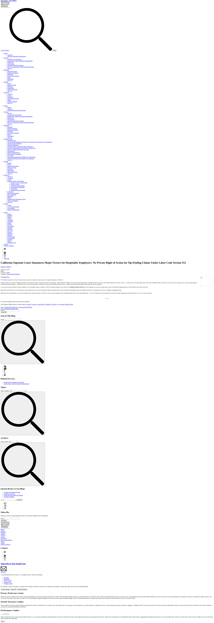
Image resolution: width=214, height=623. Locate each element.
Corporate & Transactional (14, 59)
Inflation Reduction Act (13, 152)
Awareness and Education (17, 185)
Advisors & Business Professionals (16, 56)
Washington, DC (11, 242)
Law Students (11, 208)
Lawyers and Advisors (13, 206)
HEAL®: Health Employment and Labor (18, 149)
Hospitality (10, 74)
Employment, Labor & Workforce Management (19, 61)
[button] (5, 504)
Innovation (10, 196)
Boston (9, 217)
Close (2, 621)
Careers (9, 95)
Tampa (9, 241)
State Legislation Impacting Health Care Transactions (21, 157)
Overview (10, 94)
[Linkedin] (5, 249)
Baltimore (10, 215)
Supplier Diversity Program (18, 190)
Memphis (9, 227)
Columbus (10, 221)
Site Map (6, 577)
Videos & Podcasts (12, 89)
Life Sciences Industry (13, 76)
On (3, 614)
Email (2, 310)
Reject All (13, 589)
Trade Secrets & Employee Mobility (13, 495)
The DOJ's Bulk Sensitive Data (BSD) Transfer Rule (21, 148)
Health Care (10, 62)
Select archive (4, 441)
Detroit (9, 223)
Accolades (10, 178)
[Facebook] (5, 253)
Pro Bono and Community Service (16, 199)
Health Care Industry (12, 73)
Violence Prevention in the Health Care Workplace (20, 158)
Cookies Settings (5, 589)
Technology (10, 79)
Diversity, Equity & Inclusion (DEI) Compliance (20, 146)
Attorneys (10, 55)
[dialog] (107, 588)
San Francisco (11, 236)
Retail (8, 77)
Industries (6, 70)
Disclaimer (7, 579)
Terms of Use (7, 582)
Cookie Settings (5, 50)
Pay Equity (10, 155)
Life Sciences (10, 64)
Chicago (9, 218)
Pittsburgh (10, 233)
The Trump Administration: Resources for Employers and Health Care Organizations (29, 142)
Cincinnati (10, 220)
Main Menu (12, 0)
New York (10, 230)
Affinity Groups (15, 184)
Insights (6, 82)
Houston (9, 224)
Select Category (5, 391)
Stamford (9, 239)
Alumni (6, 244)
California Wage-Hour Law (11, 307)
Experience (10, 97)
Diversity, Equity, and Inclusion (15, 181)
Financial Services (12, 71)
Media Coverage (11, 85)
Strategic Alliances (12, 101)
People (6, 53)
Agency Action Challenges (14, 143)
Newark (9, 232)
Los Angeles (10, 226)
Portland (9, 235)
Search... (3, 319)
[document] (107, 607)
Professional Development (18, 187)
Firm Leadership (11, 194)
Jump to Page (4, 0)
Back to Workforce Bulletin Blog (9, 308)
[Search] (30, 50)
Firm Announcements (13, 98)
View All (9, 68)
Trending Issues (8, 139)
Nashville (9, 229)
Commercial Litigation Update (12, 492)
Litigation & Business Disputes (15, 65)
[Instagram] (5, 255)
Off (8, 614)
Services (6, 58)
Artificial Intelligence (12, 145)
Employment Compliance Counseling (14, 382)
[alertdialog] (107, 607)
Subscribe (6, 258)
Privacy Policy (8, 580)
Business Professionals (13, 209)
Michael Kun (5, 277)
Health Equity (11, 151)
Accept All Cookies (22, 589)
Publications (10, 88)
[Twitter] (5, 257)
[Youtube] (5, 251)
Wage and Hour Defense (25, 307)
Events (9, 83)
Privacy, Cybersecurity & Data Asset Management (20, 67)
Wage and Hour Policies (13, 274)
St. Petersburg (11, 238)
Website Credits (8, 583)
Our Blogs (10, 86)
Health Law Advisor (9, 494)
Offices (9, 100)
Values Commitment (12, 200)
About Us (6, 92)
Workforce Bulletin (6, 267)
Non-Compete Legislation (14, 154)
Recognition (14, 188)
